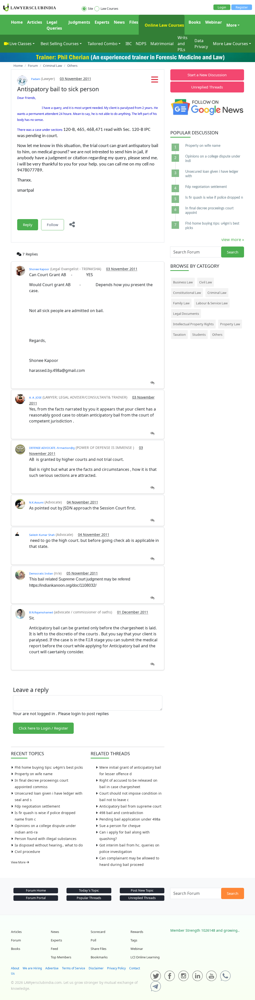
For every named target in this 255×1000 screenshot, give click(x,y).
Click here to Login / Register (43, 728)
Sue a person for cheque (119, 825)
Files (133, 22)
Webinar (213, 22)
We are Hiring (32, 968)
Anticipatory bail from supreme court (130, 806)
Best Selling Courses (60, 43)
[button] (154, 81)
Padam (35, 79)
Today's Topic (89, 890)
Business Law (183, 282)
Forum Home (36, 890)
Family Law (181, 303)
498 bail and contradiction (121, 812)
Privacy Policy (116, 968)
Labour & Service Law (212, 303)
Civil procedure (27, 851)
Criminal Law (216, 292)
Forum (16, 940)
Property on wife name (34, 773)
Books (195, 22)
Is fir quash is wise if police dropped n (214, 197)
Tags (133, 940)
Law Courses (109, 8)
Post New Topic (142, 890)
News (119, 22)
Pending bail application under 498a (129, 819)
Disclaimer (96, 968)
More (231, 25)
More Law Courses (230, 43)
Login (222, 7)
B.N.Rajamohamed (41, 612)
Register (242, 7)
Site (90, 8)
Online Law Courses (164, 25)
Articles (34, 22)
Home (17, 22)
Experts (102, 22)
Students (199, 334)
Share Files (98, 948)
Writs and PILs (183, 43)
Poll (93, 940)
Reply (27, 224)
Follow (52, 224)
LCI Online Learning (145, 957)
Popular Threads (89, 898)
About (15, 968)
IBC (129, 43)
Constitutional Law (187, 292)
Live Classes (20, 43)
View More (18, 862)
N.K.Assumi (36, 502)
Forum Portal (36, 898)
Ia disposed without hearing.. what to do (49, 845)
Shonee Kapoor (39, 269)
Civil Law (205, 282)
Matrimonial (162, 43)
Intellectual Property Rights (193, 324)
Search (232, 252)
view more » (232, 239)
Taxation (179, 334)
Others (217, 334)
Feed (54, 948)
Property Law (230, 324)
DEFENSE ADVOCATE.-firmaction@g (52, 448)
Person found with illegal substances (45, 838)
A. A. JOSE (35, 397)
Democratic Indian (41, 573)
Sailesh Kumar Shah (42, 535)
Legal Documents (186, 313)
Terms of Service (73, 968)
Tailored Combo (103, 43)
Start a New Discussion (207, 74)
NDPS (141, 43)
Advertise (52, 968)
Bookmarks (99, 957)
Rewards (136, 931)
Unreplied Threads (207, 86)
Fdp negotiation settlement (37, 806)
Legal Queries (54, 25)
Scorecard (98, 931)
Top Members (61, 957)
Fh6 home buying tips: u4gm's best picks (49, 767)
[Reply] (152, 383)
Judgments (79, 22)
